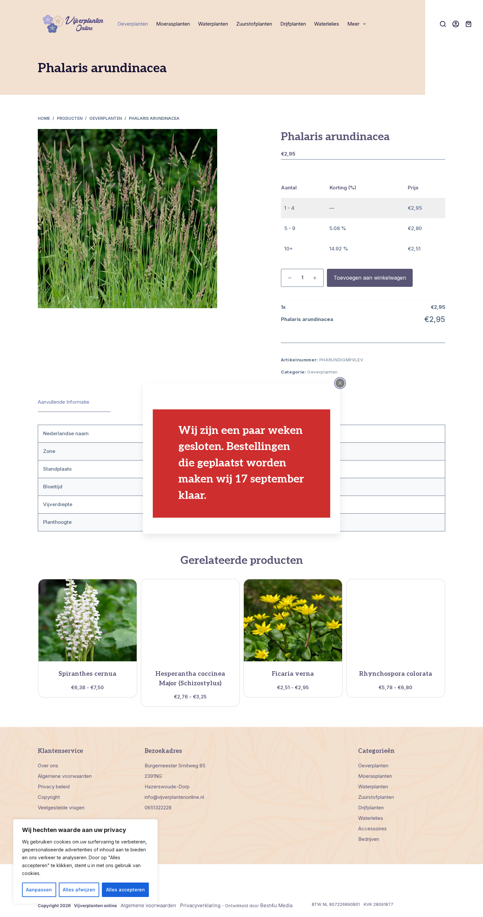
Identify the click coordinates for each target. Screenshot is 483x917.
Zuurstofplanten (254, 24)
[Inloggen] (455, 24)
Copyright (49, 797)
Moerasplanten (173, 24)
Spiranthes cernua (87, 674)
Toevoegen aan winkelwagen (370, 277)
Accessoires (372, 828)
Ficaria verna (293, 674)
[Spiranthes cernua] (87, 620)
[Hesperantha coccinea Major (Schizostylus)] (190, 620)
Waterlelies (326, 24)
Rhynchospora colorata (395, 674)
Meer (353, 24)
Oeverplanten (133, 24)
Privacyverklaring (200, 905)
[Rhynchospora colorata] (396, 620)
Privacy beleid (54, 786)
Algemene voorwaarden (65, 776)
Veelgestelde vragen (61, 807)
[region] (85, 861)
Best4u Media (276, 905)
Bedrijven (368, 839)
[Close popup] (340, 383)
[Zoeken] (443, 24)
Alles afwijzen (79, 889)
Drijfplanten (293, 24)
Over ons (48, 765)
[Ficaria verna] (293, 620)
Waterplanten (213, 24)
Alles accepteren (125, 889)
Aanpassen (39, 889)
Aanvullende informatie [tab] (63, 402)
